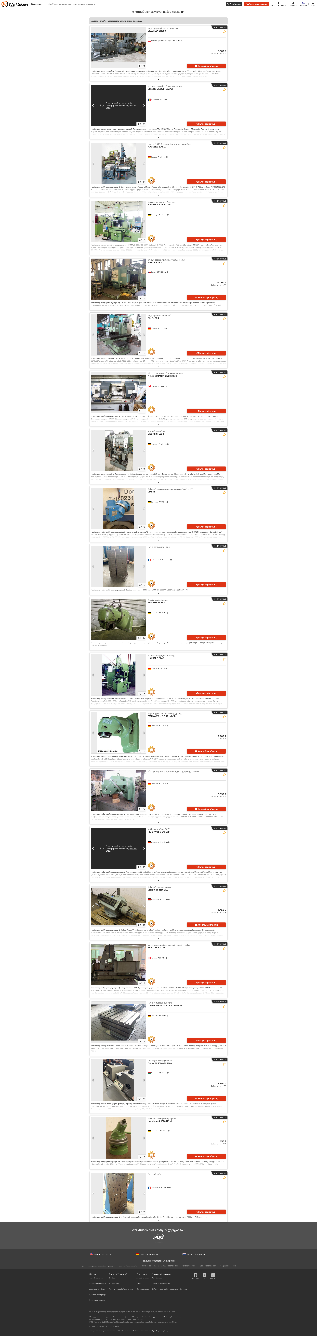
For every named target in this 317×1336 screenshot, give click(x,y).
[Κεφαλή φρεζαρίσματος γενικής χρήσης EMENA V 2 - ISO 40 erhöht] (118, 732)
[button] (313, 4)
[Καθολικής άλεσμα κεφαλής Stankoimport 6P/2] (118, 906)
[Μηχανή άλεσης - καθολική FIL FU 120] (118, 334)
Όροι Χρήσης (156, 1331)
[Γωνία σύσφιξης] (118, 1193)
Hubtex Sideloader (148, 1266)
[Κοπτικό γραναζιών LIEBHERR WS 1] (118, 450)
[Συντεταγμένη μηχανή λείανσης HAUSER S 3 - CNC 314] (118, 221)
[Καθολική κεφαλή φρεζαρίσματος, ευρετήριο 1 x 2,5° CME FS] (118, 508)
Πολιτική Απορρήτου (140, 1331)
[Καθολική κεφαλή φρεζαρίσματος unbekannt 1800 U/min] (118, 1138)
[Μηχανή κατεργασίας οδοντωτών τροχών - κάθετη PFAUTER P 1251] (118, 964)
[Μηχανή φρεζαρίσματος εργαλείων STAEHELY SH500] (118, 47)
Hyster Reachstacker (207, 1266)
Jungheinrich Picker (228, 1266)
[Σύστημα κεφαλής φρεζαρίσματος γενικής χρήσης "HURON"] (118, 790)
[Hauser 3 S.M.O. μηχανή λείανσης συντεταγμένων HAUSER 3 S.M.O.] (118, 163)
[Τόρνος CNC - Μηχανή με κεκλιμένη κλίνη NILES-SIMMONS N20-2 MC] (118, 392)
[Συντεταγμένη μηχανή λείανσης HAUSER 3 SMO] (118, 675)
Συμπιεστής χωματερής (128, 1266)
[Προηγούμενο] (93, 47)
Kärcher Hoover (188, 1266)
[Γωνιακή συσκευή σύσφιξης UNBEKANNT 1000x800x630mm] (118, 1022)
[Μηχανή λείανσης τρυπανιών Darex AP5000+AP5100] (118, 1080)
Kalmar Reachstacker (169, 1266)
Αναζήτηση (235, 4)
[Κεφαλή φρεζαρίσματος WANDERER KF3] (118, 619)
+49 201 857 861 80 (103, 1254)
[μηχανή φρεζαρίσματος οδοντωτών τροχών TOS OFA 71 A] (118, 279)
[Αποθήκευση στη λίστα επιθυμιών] (224, 31)
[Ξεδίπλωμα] (158, 79)
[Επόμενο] (144, 47)
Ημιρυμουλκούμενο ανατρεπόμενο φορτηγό (98, 1266)
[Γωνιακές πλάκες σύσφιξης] (118, 566)
